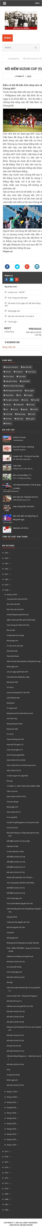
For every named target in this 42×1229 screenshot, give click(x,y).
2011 (6, 1183)
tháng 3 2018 (11, 1134)
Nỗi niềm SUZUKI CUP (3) (15, 1085)
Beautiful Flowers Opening (23, 446)
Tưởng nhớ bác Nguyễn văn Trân (18, 922)
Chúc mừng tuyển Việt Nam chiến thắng (20, 883)
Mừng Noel (10, 703)
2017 (6, 1151)
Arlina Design (26, 1225)
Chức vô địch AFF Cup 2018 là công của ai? (21, 765)
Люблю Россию (19, 437)
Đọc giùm (31, 419)
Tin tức (25, 400)
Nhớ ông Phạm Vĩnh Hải (13, 390)
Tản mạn (31, 404)
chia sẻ (15, 409)
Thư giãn (29, 395)
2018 (6, 590)
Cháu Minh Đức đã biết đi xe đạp (18, 677)
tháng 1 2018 (11, 1145)
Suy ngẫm (30, 390)
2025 (6, 553)
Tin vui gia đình (12, 817)
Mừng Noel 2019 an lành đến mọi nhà (20, 713)
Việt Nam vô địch (12, 846)
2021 (6, 574)
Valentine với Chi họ (20, 528)
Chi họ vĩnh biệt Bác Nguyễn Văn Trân (20, 903)
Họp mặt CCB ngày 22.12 (15, 744)
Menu (8, 38)
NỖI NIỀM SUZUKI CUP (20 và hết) (18, 841)
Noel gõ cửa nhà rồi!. (14, 1046)
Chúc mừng (9, 376)
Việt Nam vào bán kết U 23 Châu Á (21, 316)
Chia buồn (10, 932)
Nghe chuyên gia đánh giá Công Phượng (21, 620)
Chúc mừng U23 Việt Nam (17, 298)
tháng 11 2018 (12, 1092)
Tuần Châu (17, 465)
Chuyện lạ (19, 372)
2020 (6, 579)
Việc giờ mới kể (12, 917)
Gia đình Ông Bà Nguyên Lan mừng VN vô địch (23, 822)
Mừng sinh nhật (12, 682)
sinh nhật (8, 414)
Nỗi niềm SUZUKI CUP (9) (15, 1017)
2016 (6, 1157)
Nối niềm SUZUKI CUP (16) (15, 872)
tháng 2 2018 (11, 1139)
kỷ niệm (35, 409)
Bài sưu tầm (11, 630)
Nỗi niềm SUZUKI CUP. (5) (15, 1051)
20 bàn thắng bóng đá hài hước (18, 614)
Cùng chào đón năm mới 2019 (17, 599)
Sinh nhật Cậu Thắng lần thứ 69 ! (25, 497)
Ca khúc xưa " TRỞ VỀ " (17, 292)
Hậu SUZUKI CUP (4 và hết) (16, 760)
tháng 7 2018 (11, 1113)
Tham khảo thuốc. (13, 656)
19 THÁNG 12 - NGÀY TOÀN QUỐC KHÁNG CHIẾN (23, 786)
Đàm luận (19, 419)
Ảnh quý (10, 781)
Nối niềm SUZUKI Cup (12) (15, 977)
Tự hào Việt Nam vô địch (15, 851)
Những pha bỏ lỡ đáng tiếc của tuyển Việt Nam (23, 943)
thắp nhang (21, 414)
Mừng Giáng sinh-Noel (15, 724)
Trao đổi (36, 400)
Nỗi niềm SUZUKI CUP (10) (15, 1011)
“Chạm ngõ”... (13, 322)
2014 (6, 1167)
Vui (6, 409)
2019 (6, 585)
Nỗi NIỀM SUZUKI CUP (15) (16, 888)
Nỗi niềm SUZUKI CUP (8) (33, 333)
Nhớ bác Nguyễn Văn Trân (16, 927)
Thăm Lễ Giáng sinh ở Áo (15, 739)
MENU (37, 3)
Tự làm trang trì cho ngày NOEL (17, 776)
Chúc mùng (31, 372)
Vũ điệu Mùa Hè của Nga (15, 635)
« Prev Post (9, 331)
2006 (6, 1210)
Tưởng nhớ (19, 404)
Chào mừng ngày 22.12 (15, 750)
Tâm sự (8, 404)
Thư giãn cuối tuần (11, 400)
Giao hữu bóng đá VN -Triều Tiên (18, 692)
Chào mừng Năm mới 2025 (23, 506)
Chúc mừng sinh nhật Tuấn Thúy (18, 625)
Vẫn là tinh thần (12, 651)
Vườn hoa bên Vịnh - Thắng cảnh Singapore (22, 996)
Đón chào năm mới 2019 (15, 609)
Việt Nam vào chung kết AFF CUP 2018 (20, 1006)
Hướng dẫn (26, 381)
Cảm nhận (21, 376)
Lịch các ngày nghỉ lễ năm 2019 (17, 672)
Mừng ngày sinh (14, 311)
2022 (6, 569)
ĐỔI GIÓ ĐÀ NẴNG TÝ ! (22, 475)
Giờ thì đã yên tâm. (13, 698)
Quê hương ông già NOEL (15, 755)
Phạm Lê (9, 275)
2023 (6, 563)
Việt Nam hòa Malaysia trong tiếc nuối (20, 956)
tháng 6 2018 (11, 1118)
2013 (6, 1173)
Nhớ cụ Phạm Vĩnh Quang (14, 386)
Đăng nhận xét (8, 347)
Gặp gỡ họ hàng (11, 381)
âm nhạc (8, 419)
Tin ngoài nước (12, 708)
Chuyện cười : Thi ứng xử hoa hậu (26, 456)
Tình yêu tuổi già (12, 802)
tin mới (32, 414)
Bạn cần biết (27, 367)
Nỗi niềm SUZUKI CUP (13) (15, 962)
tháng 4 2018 (11, 1129)
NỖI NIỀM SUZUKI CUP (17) (16, 867)
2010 (6, 1188)
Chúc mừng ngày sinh (14, 898)
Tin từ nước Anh (12, 828)
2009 (6, 1194)
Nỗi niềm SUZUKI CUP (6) (15, 1040)
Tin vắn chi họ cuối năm (15, 646)
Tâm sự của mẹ (12, 791)
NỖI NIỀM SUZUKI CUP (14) (16, 893)
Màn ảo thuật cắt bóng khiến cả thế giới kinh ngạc (24, 661)
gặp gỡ (25, 409)
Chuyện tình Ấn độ (13, 1075)
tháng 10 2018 (12, 1097)
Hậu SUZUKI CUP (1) (13, 812)
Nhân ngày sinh (12, 1080)
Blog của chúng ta (11, 367)
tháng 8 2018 (11, 1107)
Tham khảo (9, 395)
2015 (6, 1162)
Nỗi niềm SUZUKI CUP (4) (15, 1064)
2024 (6, 558)
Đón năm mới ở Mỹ (13, 604)
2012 (6, 1178)
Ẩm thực (8, 423)
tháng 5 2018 (11, 1123)
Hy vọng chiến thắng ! (14, 967)
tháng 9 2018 (11, 1102)
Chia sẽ (8, 372)
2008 (6, 1199)
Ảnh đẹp (10, 982)
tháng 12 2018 (12, 594)
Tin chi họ (10, 687)
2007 (6, 1204)
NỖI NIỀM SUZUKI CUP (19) (16, 857)
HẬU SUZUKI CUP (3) (14, 770)
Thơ (19, 395)
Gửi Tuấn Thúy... (12, 718)
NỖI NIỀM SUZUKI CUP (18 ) (16, 862)
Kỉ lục (8, 1069)
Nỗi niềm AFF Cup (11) (14, 1001)
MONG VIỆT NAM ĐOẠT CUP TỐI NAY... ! (20, 877)
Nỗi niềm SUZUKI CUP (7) (15, 1035)
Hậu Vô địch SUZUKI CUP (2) (16, 796)
